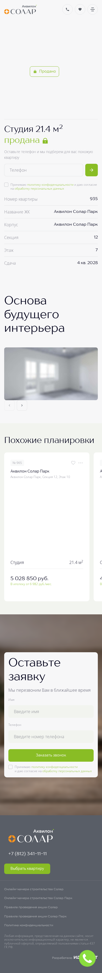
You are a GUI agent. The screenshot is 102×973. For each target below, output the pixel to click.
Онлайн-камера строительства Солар (34, 889)
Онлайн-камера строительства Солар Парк (38, 898)
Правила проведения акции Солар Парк (35, 916)
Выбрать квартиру (27, 869)
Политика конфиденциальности (28, 925)
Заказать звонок (51, 755)
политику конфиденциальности (50, 184)
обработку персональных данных (39, 188)
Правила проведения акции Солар (31, 907)
